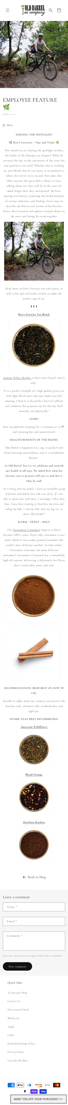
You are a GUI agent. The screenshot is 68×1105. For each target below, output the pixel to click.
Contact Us (14, 1001)
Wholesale (13, 1018)
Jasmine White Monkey (17, 377)
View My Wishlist (18, 1060)
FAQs (11, 1035)
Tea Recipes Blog (17, 992)
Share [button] (10, 125)
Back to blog (37, 877)
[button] (7, 10)
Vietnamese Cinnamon (26, 529)
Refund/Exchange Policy (22, 1043)
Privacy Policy (16, 1052)
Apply (11, 1026)
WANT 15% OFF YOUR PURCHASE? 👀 (38, 1099)
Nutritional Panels (18, 1009)
